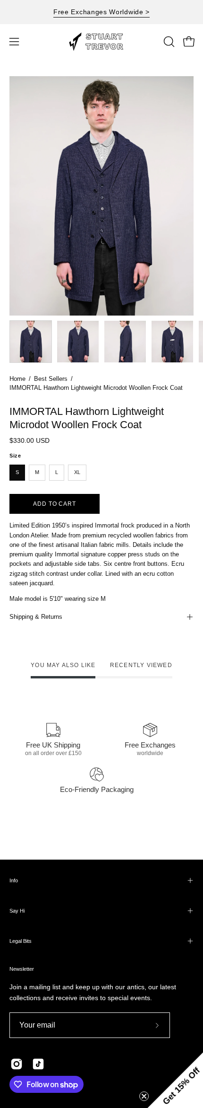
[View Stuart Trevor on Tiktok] (38, 1064)
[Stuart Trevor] (101, 41)
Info (13, 880)
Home (17, 379)
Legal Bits (20, 941)
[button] (168, 41)
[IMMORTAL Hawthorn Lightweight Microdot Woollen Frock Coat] (30, 341)
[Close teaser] (143, 1095)
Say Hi (17, 911)
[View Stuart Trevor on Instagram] (16, 1064)
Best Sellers (51, 379)
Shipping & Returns (35, 616)
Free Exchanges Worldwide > (101, 12)
